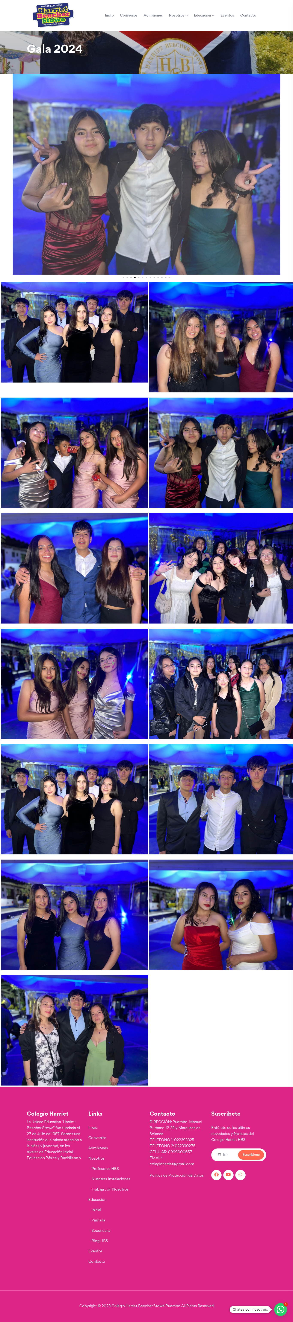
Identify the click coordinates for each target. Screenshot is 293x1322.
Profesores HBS (105, 1169)
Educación (202, 15)
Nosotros (176, 15)
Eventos (227, 15)
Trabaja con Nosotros (110, 1189)
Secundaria (101, 1231)
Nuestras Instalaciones (111, 1179)
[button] (17, 174)
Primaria (98, 1220)
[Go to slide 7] (146, 277)
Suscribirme (251, 1154)
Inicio (109, 15)
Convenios (128, 15)
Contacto (248, 15)
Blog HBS (100, 1241)
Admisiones (153, 15)
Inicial (96, 1210)
